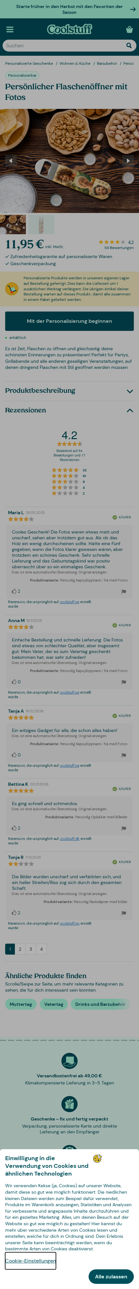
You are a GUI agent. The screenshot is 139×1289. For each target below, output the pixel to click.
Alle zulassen (111, 1276)
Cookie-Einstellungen (30, 1260)
